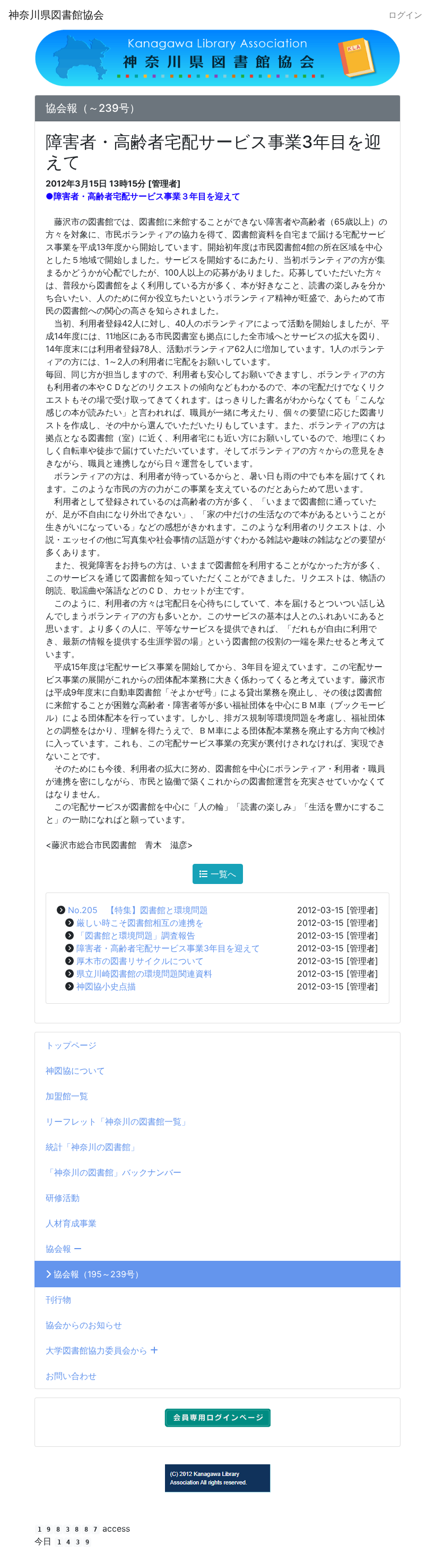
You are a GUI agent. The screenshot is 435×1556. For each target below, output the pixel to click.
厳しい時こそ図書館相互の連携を (140, 922)
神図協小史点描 (106, 986)
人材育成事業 (71, 1223)
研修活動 (63, 1197)
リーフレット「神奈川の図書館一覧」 (118, 1121)
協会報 (60, 1248)
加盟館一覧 (67, 1096)
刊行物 (58, 1299)
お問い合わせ (71, 1376)
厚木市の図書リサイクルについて (140, 961)
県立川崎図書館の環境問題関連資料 (144, 973)
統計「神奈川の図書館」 (92, 1147)
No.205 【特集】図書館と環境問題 (138, 910)
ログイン (405, 15)
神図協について (75, 1070)
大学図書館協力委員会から (98, 1350)
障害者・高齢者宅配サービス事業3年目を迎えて (168, 948)
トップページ (71, 1045)
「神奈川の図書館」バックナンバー (113, 1172)
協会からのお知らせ (84, 1325)
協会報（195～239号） (97, 1274)
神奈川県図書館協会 (56, 14)
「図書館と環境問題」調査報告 (135, 935)
